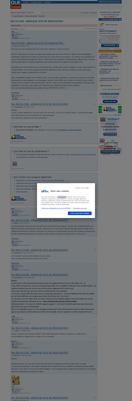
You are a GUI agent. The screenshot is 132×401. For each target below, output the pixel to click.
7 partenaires (61, 197)
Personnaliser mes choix (80, 208)
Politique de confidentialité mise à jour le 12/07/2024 (56, 208)
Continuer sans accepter (82, 188)
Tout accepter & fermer (79, 213)
